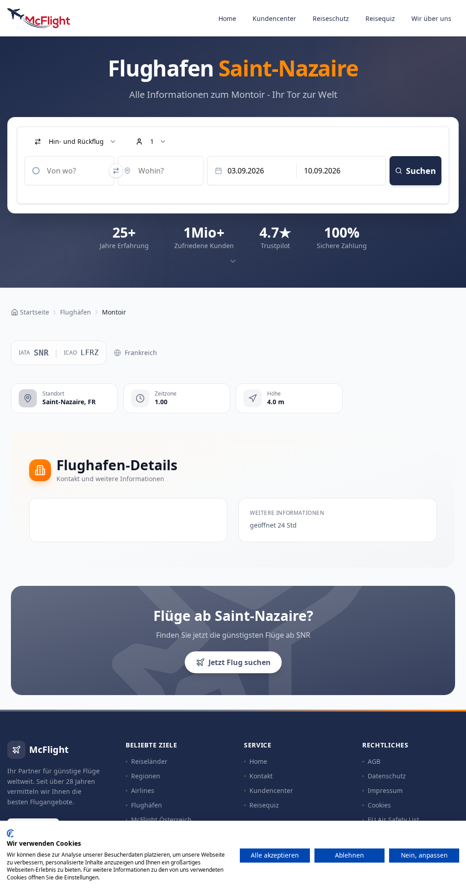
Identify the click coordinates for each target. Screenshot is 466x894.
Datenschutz (387, 776)
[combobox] (69, 170)
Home (227, 18)
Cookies (379, 805)
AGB (374, 761)
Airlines (142, 790)
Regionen (145, 776)
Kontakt (261, 776)
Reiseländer (149, 761)
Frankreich (141, 352)
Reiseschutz (331, 18)
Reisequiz (380, 18)
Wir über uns (431, 18)
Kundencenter (274, 18)
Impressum (385, 790)
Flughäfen (146, 805)
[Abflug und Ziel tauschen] (116, 170)
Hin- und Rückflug (76, 141)
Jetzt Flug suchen (239, 662)
